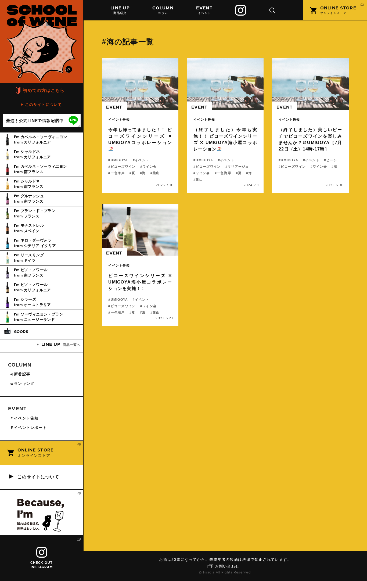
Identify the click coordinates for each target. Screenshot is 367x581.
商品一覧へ (61, 344)
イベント (204, 10)
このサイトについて (43, 104)
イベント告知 (119, 119)
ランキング (24, 383)
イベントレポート (30, 427)
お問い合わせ (227, 566)
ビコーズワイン (123, 166)
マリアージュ (238, 166)
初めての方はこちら (44, 90)
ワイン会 (149, 166)
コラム (163, 10)
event (114, 107)
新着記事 (22, 374)
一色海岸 (118, 173)
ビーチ (331, 160)
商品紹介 (120, 10)
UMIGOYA (119, 160)
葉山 (156, 173)
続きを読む (140, 125)
